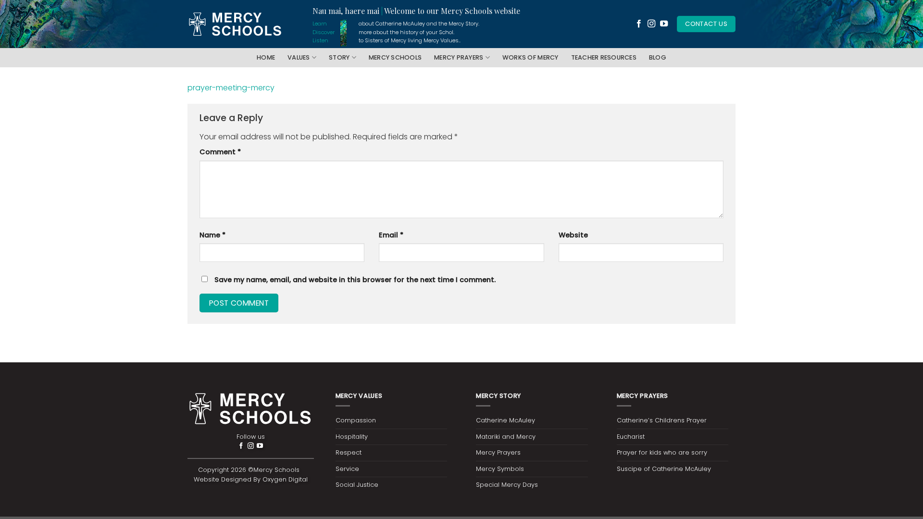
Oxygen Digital (285, 479)
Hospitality (352, 436)
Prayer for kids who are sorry (662, 452)
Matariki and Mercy (506, 436)
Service (347, 469)
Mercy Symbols (500, 469)
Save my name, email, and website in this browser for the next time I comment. (355, 279)
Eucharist (631, 436)
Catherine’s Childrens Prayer (662, 420)
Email (391, 235)
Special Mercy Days (507, 485)
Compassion (356, 420)
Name (212, 235)
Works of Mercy (530, 57)
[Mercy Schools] (235, 24)
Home (266, 57)
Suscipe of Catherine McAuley (664, 469)
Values (298, 57)
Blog (657, 57)
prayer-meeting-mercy (230, 87)
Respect (349, 452)
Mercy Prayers (458, 57)
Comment (220, 152)
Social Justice (357, 485)
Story (339, 57)
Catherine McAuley (505, 420)
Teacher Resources (603, 57)
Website (573, 235)
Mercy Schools (395, 57)
